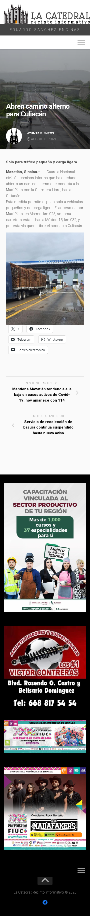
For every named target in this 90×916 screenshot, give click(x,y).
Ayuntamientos (40, 133)
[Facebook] (45, 902)
